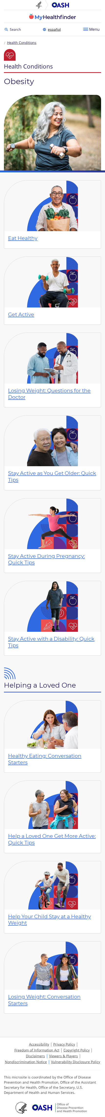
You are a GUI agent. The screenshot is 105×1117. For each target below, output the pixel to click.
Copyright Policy (76, 1050)
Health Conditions (21, 42)
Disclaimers (35, 1056)
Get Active (21, 314)
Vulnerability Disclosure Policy (75, 1061)
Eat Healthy (22, 238)
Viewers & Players (63, 1056)
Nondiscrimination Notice (26, 1061)
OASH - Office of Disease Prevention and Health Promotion (59, 1108)
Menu (94, 29)
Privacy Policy (64, 1044)
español (54, 29)
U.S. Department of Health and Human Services (41, 5)
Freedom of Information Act (36, 1050)
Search (16, 29)
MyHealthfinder (52, 17)
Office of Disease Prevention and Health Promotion (60, 5)
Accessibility (39, 1044)
